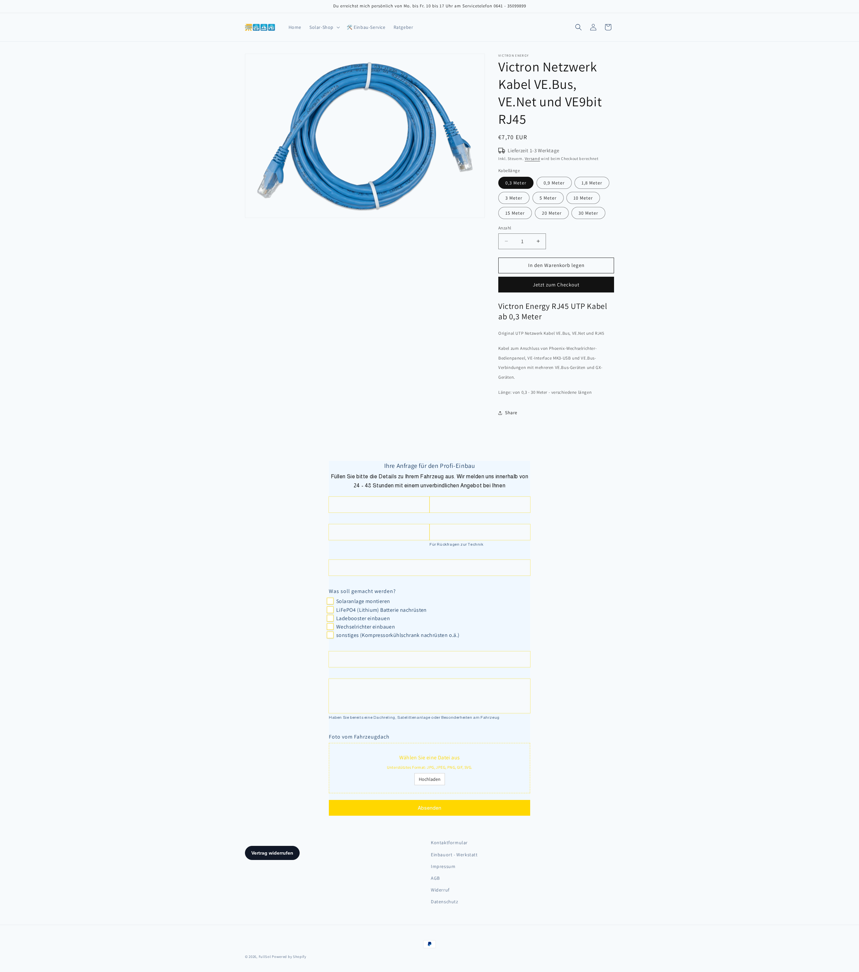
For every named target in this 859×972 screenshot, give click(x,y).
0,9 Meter (554, 183)
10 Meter (583, 198)
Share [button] (511, 413)
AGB (435, 878)
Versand (532, 158)
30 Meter (588, 213)
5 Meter (548, 198)
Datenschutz (444, 902)
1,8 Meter (592, 183)
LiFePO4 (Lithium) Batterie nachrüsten (381, 609)
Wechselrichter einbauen (365, 626)
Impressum (443, 866)
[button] (324, 27)
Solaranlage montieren (363, 601)
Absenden (429, 808)
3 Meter (513, 198)
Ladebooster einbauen (363, 618)
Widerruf (440, 890)
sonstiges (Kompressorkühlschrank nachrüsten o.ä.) (398, 635)
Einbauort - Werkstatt (454, 855)
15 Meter (515, 213)
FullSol (265, 956)
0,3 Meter (515, 183)
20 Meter (552, 213)
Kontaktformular (449, 843)
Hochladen (430, 779)
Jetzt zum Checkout (556, 284)
